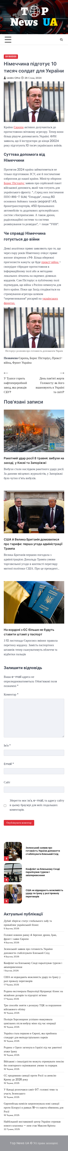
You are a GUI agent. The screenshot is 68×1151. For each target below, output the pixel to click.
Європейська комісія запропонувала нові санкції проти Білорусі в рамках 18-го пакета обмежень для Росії (33, 1107)
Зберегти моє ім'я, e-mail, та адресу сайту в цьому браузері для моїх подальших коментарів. (37, 805)
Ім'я (7, 745)
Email (9, 764)
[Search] (61, 39)
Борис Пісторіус (14, 183)
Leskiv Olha (13, 77)
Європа (23, 358)
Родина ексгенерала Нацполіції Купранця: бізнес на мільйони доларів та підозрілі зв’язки (33, 993)
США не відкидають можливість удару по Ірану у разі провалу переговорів (44, 893)
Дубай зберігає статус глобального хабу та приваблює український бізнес (28, 923)
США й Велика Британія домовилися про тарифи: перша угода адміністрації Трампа (33, 543)
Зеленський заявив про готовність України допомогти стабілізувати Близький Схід (43, 850)
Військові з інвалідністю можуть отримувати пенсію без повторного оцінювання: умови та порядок (34, 1063)
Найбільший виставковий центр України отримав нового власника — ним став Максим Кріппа (32, 1123)
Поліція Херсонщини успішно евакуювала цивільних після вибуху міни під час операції (30, 1021)
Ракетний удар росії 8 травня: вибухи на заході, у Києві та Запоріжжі (34, 460)
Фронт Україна (22, 362)
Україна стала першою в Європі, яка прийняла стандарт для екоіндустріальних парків (30, 1035)
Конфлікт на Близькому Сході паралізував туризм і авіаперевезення (43, 872)
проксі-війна (50, 262)
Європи (19, 127)
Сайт (7, 782)
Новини (10, 56)
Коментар (11, 694)
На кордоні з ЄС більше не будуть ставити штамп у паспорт (29, 632)
